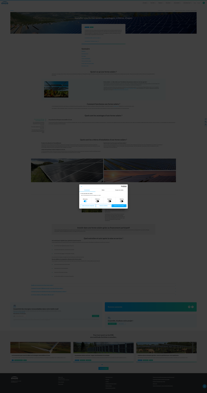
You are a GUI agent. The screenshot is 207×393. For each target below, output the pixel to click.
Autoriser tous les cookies (119, 205)
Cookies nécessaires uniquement (88, 205)
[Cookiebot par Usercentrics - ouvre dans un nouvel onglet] (122, 186)
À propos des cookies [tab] (119, 190)
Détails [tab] (103, 190)
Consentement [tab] (87, 190)
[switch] (97, 201)
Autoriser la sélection (104, 205)
